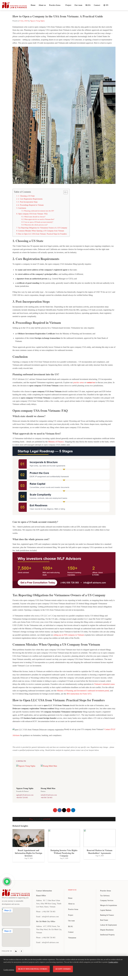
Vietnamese (72, 938)
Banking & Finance (107, 915)
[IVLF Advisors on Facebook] (21, 951)
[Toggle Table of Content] (64, 192)
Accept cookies (62, 969)
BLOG (88, 5)
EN (107, 5)
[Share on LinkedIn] (73, 810)
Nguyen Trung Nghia (37, 21)
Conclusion (22, 208)
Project (68, 5)
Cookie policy (113, 962)
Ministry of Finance (56, 442)
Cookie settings (9, 970)
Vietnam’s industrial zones (104, 684)
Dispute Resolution (107, 930)
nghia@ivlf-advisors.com (24, 795)
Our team (78, 5)
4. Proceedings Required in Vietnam (31, 205)
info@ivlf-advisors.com (49, 795)
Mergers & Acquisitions (108, 905)
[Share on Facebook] (55, 810)
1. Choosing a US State (26, 196)
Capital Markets (105, 910)
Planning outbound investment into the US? (39, 211)
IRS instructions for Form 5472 (79, 694)
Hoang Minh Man (48, 788)
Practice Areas (54, 5)
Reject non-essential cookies (32, 969)
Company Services (106, 900)
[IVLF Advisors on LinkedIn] (16, 951)
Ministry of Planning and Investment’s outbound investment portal (83, 691)
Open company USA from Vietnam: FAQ (32, 214)
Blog (31, 819)
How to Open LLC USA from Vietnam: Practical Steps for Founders (42, 234)
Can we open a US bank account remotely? (38, 222)
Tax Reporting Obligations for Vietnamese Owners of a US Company (42, 228)
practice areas (78, 382)
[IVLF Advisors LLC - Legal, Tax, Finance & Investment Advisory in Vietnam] (14, 5)
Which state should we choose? (34, 217)
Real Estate (104, 920)
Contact (97, 5)
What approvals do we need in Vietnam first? (39, 219)
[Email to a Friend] (64, 810)
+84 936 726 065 (22, 797)
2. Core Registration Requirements (30, 199)
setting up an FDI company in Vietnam (68, 635)
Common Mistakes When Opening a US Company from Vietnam (41, 231)
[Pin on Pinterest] (68, 810)
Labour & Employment (108, 925)
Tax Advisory (105, 896)
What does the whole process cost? (36, 225)
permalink (46, 819)
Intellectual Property (107, 935)
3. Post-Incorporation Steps (28, 202)
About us (42, 5)
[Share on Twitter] (60, 810)
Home (33, 5)
